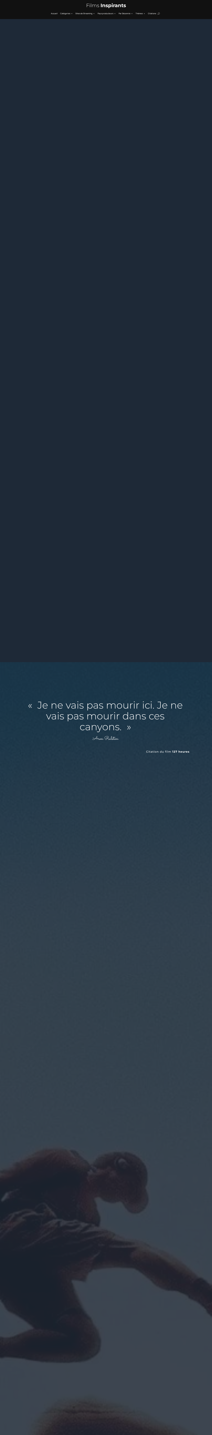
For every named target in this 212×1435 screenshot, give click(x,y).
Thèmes (139, 14)
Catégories (65, 14)
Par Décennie (125, 14)
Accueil (54, 14)
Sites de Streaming (83, 14)
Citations (152, 14)
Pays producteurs (105, 14)
